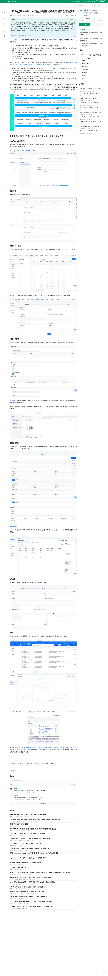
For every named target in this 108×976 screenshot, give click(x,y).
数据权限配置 (85, 66)
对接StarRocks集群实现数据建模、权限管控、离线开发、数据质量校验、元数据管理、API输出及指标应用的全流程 (45, 748)
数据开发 (14, 400)
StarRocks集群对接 (87, 58)
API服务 (84, 75)
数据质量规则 (85, 69)
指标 (83, 78)
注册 (102, 5)
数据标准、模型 (86, 63)
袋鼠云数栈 (87, 10)
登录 (98, 5)
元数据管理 (13, 526)
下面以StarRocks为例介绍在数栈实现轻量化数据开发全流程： (92, 55)
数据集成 (84, 61)
